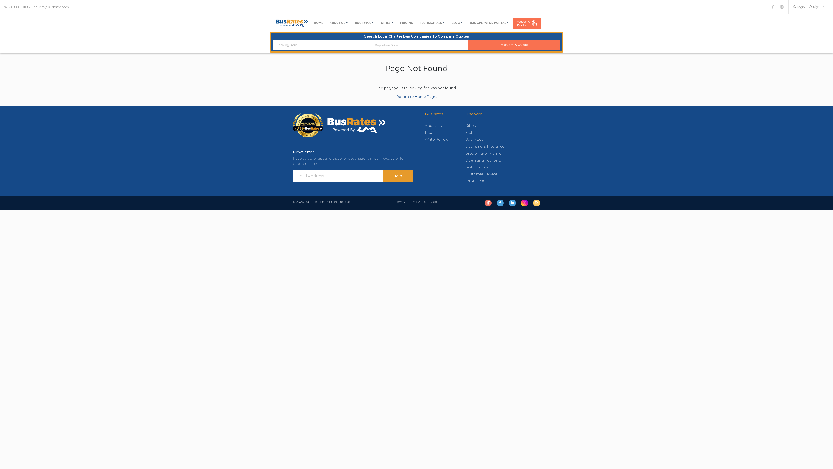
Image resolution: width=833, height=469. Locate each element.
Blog (456, 23)
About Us (337, 23)
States (470, 132)
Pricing (406, 23)
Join (398, 176)
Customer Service (481, 174)
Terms (401, 202)
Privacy (414, 202)
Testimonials (431, 23)
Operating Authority (483, 160)
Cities (386, 23)
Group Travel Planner (484, 153)
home (318, 23)
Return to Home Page (416, 97)
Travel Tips (474, 181)
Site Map (429, 202)
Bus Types (363, 23)
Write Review (436, 139)
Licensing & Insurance (484, 146)
